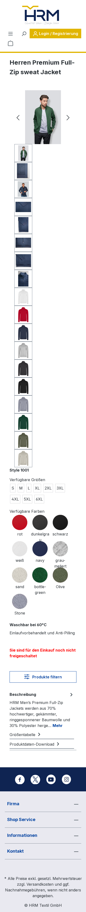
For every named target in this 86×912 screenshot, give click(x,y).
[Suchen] (24, 33)
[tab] (42, 710)
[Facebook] (20, 779)
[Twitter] (35, 779)
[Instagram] (66, 779)
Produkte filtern (46, 677)
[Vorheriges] (18, 117)
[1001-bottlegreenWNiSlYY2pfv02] (43, 117)
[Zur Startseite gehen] (40, 15)
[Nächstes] (68, 117)
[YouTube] (51, 779)
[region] (43, 278)
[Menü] (10, 33)
